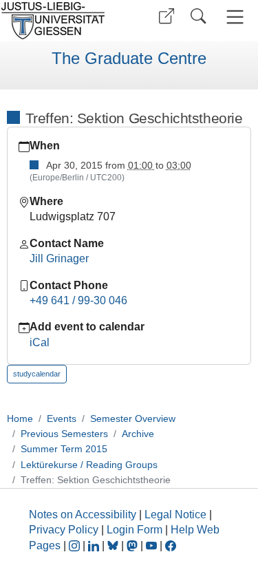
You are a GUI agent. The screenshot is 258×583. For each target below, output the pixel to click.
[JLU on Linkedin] (95, 545)
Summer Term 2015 (64, 448)
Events (61, 418)
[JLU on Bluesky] (114, 545)
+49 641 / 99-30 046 (78, 300)
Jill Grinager (59, 258)
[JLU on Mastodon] (133, 545)
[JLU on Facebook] (170, 545)
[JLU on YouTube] (153, 545)
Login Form (134, 530)
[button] (166, 16)
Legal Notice (175, 514)
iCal (40, 342)
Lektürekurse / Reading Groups (89, 464)
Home (20, 418)
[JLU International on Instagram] (76, 545)
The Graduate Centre (129, 58)
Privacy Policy (63, 530)
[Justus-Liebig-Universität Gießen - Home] (62, 20)
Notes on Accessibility (84, 514)
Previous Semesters (64, 433)
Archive (138, 433)
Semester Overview (132, 418)
